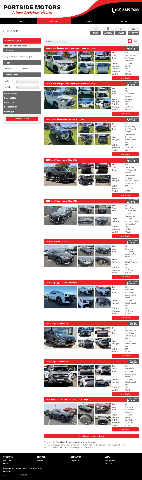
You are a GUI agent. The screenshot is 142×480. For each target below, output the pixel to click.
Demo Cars (7, 461)
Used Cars (6, 463)
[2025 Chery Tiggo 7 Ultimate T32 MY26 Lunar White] (77, 297)
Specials (40, 461)
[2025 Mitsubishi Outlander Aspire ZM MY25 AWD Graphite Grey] (77, 134)
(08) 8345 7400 (127, 10)
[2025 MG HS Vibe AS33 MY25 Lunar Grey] (77, 256)
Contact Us (75, 461)
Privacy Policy (110, 461)
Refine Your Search (13, 41)
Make (7, 81)
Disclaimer (108, 463)
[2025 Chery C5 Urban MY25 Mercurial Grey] (77, 338)
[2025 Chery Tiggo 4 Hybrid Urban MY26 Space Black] (77, 174)
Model (7, 87)
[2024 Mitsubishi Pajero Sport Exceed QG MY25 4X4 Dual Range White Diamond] (77, 62)
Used (26, 69)
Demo (9, 69)
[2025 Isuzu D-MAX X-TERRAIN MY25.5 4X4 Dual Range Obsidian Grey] (77, 414)
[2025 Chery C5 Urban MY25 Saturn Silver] (77, 376)
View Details (125, 78)
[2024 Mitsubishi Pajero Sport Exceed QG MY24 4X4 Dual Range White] (77, 98)
